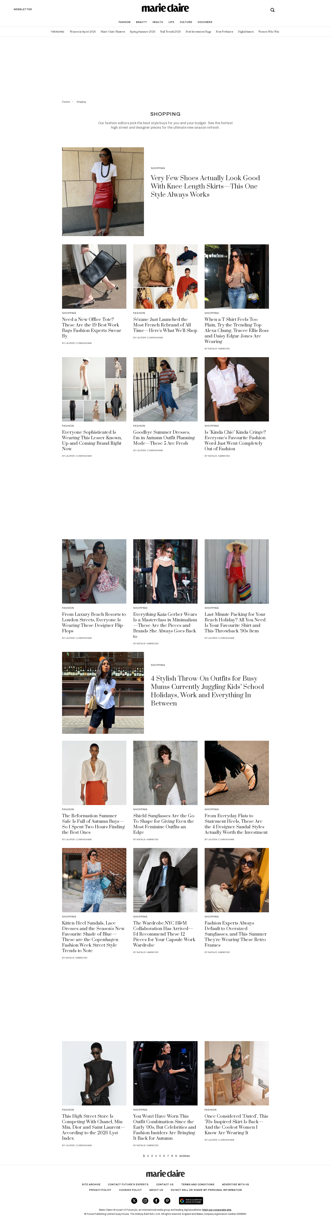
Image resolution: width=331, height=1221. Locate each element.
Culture (186, 22)
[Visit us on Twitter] (134, 1201)
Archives (184, 1155)
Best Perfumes (224, 31)
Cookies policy (130, 1190)
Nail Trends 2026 (170, 31)
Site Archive (91, 1184)
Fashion (125, 22)
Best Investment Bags (198, 31)
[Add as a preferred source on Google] (212, 1200)
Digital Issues (246, 31)
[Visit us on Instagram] (145, 1201)
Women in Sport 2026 (83, 31)
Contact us (165, 1184)
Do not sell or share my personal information (206, 1190)
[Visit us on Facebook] (156, 1201)
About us (156, 1190)
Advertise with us (235, 1184)
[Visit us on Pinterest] (167, 1201)
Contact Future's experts (128, 1184)
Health (158, 22)
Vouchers (205, 22)
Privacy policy (100, 1190)
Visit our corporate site (216, 1210)
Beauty (141, 22)
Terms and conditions (197, 1184)
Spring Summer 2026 (142, 31)
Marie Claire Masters (113, 31)
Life (171, 22)
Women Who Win (268, 31)
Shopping (81, 102)
